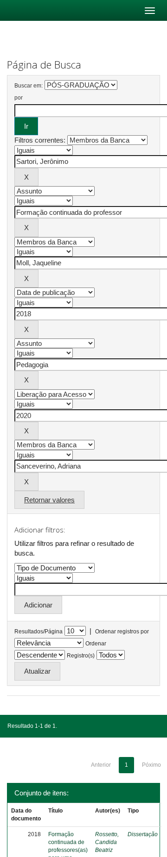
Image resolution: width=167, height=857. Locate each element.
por (18, 97)
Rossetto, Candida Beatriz (107, 842)
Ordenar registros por (122, 631)
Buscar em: (28, 85)
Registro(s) (81, 655)
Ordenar (95, 643)
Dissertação (143, 834)
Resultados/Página (38, 631)
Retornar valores (49, 500)
